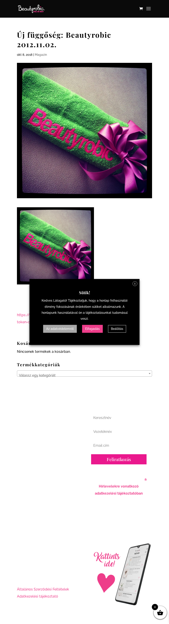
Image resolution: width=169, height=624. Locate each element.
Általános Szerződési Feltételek (43, 589)
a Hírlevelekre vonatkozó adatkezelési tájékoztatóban (121, 486)
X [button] (135, 283)
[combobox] (84, 373)
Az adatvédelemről (60, 329)
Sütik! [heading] (84, 292)
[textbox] (84, 375)
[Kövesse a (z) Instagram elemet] (29, 573)
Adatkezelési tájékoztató (37, 596)
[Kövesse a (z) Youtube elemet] (38, 573)
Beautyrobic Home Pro (115, 525)
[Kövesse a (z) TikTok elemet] (46, 573)
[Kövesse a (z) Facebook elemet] (20, 573)
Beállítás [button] (117, 329)
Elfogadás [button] (92, 329)
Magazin (41, 54)
